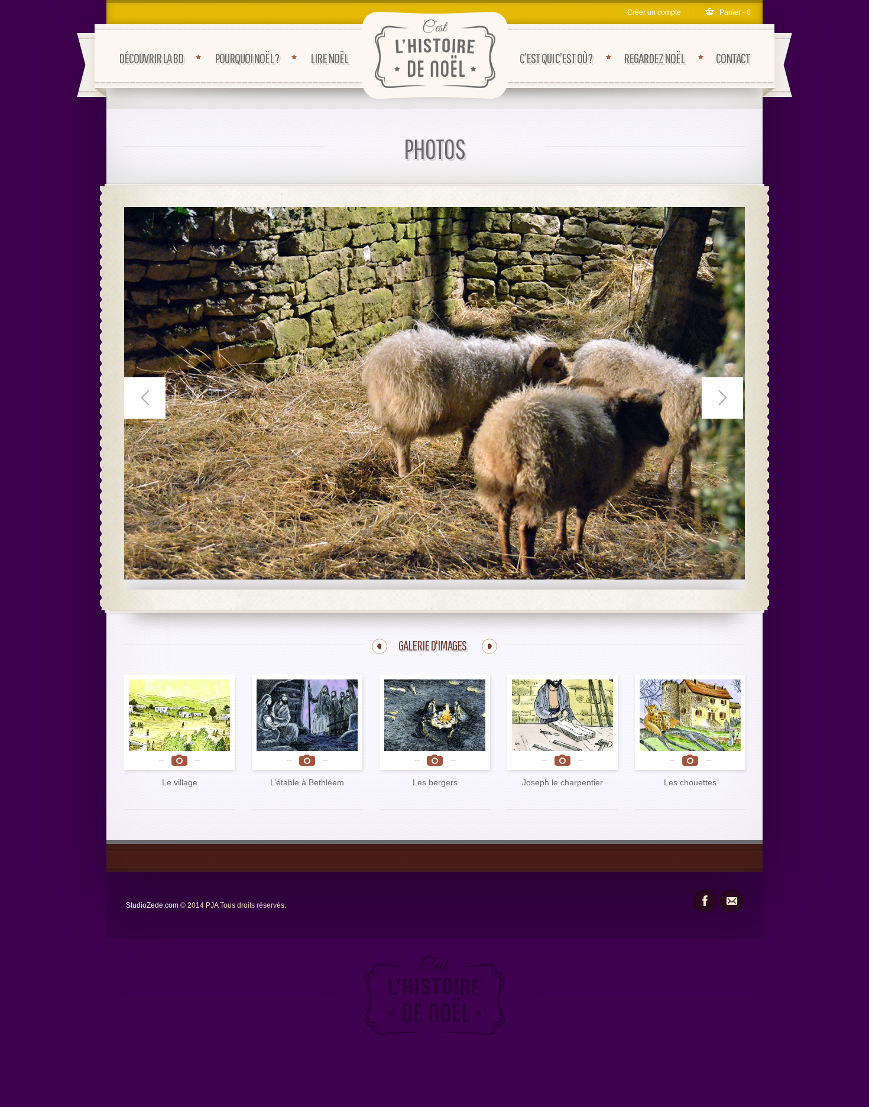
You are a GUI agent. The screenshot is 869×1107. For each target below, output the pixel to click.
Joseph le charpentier (562, 782)
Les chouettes (690, 782)
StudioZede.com (153, 905)
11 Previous (379, 646)
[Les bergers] (435, 722)
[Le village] (179, 722)
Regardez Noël (654, 58)
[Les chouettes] (690, 722)
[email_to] (731, 900)
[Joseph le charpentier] (562, 722)
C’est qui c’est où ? (556, 58)
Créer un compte (654, 12)
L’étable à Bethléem (307, 782)
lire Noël (329, 58)
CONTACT (733, 58)
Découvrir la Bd (151, 58)
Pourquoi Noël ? (247, 58)
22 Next (489, 646)
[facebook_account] (704, 900)
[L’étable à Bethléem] (307, 722)
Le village (179, 782)
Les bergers (435, 782)
